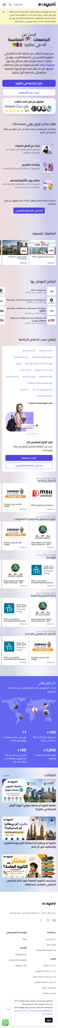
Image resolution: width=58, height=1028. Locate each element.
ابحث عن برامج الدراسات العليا (44, 976)
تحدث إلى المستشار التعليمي (29, 210)
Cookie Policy (23, 1010)
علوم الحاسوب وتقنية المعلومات (40, 383)
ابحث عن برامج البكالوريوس (45, 971)
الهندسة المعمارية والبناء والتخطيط (39, 363)
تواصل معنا (51, 944)
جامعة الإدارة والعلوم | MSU (43, 256)
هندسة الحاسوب (12, 376)
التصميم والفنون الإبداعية (43, 389)
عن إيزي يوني (50, 939)
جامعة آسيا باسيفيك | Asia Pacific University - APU (41, 543)
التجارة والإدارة (25, 370)
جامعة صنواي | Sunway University (17, 257)
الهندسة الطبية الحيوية (44, 370)
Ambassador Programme (46, 950)
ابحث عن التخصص (29, 92)
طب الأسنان (24, 389)
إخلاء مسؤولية (21, 965)
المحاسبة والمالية (46, 350)
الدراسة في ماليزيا (49, 987)
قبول (49, 1020)
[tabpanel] (29, 70)
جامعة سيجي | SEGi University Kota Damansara (42, 582)
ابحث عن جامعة (29, 458)
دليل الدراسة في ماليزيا (29, 83)
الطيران (18, 363)
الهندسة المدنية (29, 376)
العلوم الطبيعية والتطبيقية (42, 357)
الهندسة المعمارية (21, 357)
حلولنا (25, 939)
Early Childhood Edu (45, 396)
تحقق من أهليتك (49, 993)
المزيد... (6, 775)
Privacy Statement (36, 1010)
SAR (18, 4)
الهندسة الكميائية (46, 376)
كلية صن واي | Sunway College (13, 505)
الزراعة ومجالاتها (29, 350)
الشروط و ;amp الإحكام (18, 960)
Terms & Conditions (47, 1012)
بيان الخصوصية (21, 954)
